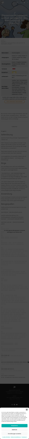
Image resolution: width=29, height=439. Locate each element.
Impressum (24, 437)
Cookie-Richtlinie (6, 437)
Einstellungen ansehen (14, 433)
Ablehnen (14, 429)
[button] (27, 409)
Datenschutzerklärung (16, 437)
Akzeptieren (14, 425)
